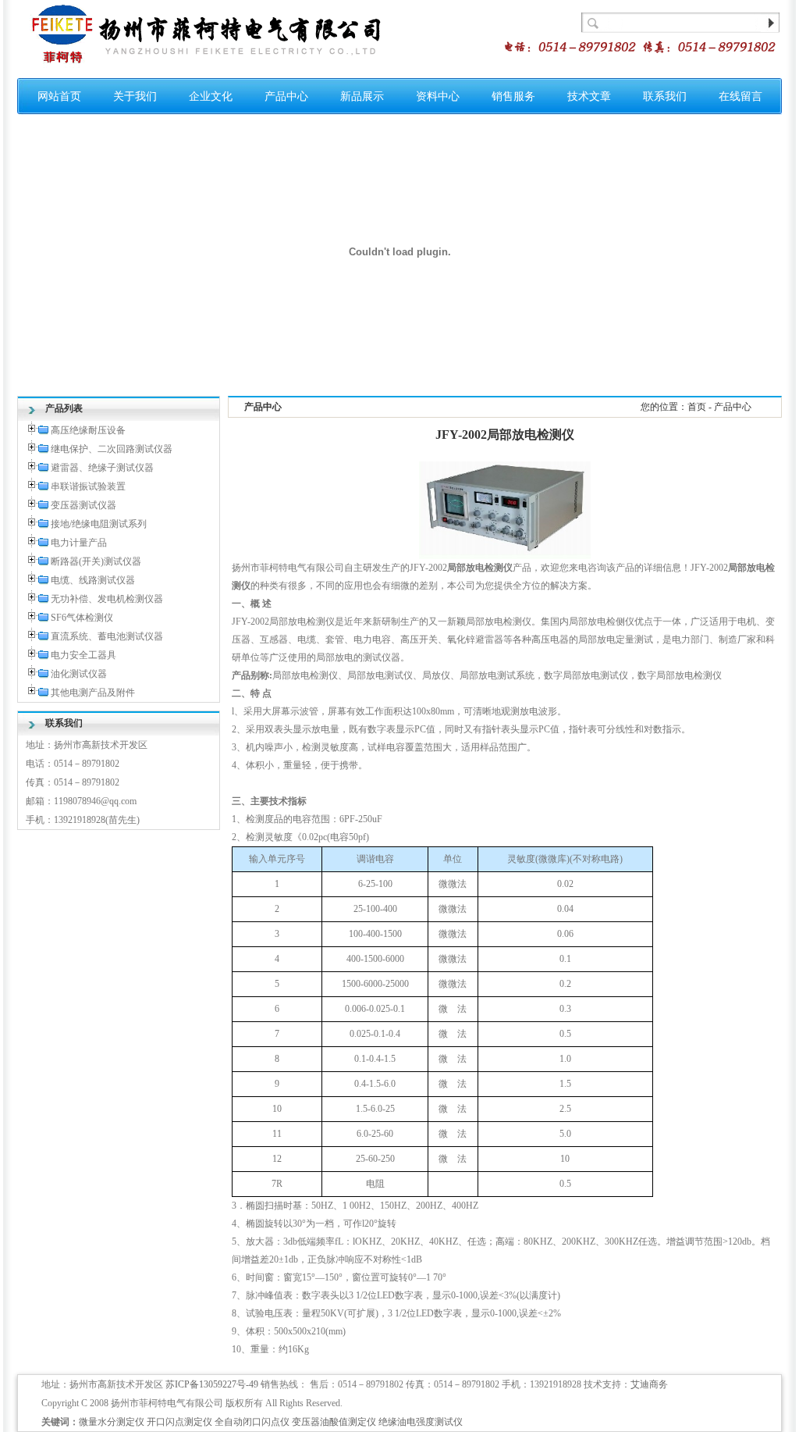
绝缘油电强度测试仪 (420, 1421)
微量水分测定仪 (111, 1421)
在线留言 (740, 96)
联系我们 (665, 96)
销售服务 (513, 96)
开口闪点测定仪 (179, 1421)
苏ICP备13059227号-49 (211, 1384)
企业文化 (211, 96)
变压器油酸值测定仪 (334, 1421)
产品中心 (286, 96)
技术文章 (589, 96)
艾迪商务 (649, 1384)
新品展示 (362, 96)
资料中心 (438, 96)
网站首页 (59, 96)
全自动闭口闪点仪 (252, 1421)
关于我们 (135, 96)
